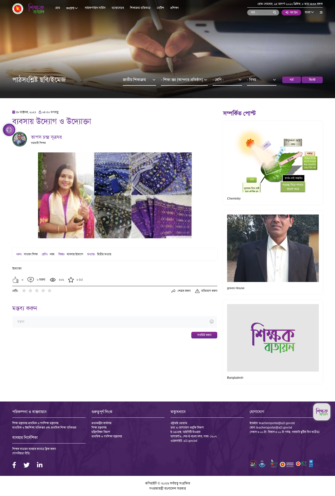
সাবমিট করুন (204, 335)
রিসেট (312, 79)
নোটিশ (160, 8)
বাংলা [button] (308, 12)
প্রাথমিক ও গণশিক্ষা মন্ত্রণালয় (106, 436)
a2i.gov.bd (190, 440)
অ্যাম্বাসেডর (118, 8)
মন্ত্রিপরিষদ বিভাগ (100, 432)
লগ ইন (293, 12)
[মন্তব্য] (114, 322)
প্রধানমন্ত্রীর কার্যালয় (101, 423)
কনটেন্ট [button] (70, 8)
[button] (15, 280)
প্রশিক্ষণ (174, 8)
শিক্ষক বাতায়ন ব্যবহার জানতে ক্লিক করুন (34, 449)
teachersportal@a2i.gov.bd (277, 423)
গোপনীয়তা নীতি (21, 453)
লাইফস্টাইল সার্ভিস (95, 8)
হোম (57, 8)
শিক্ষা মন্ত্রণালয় (98, 427)
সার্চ (292, 79)
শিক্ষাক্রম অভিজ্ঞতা (140, 8)
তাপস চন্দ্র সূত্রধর (46, 137)
